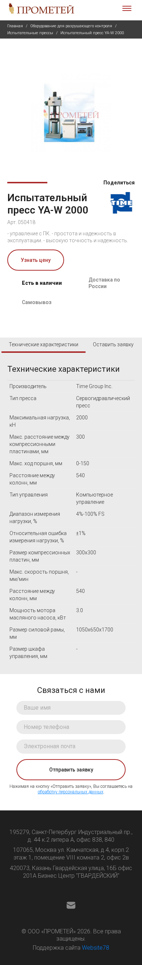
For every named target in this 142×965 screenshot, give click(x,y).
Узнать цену (36, 260)
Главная (15, 26)
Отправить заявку (71, 770)
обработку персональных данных (70, 791)
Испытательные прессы (30, 33)
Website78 (95, 947)
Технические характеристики (43, 344)
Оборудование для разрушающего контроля (71, 26)
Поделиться (118, 183)
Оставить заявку (113, 344)
